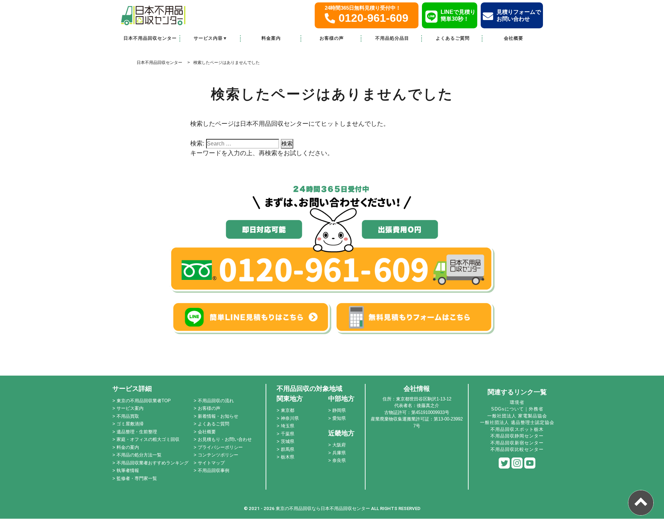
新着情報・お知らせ (218, 416)
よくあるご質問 (453, 38)
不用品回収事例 (213, 470)
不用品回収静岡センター (517, 435)
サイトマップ (211, 462)
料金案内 (271, 38)
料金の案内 (128, 447)
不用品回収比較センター (517, 449)
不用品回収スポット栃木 (517, 429)
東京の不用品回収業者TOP (144, 400)
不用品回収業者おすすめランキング (152, 462)
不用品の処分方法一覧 (139, 454)
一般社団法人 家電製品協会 (517, 415)
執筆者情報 (128, 470)
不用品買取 (128, 416)
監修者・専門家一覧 (137, 478)
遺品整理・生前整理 (137, 431)
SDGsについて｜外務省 (517, 409)
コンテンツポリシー (218, 454)
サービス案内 (130, 408)
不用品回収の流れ (216, 400)
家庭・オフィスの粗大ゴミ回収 (148, 439)
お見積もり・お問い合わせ (225, 439)
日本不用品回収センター (150, 38)
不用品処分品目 (392, 38)
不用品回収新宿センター (517, 442)
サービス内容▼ (211, 38)
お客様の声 (332, 38)
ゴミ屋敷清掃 (130, 423)
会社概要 (513, 38)
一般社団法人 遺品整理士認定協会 (517, 422)
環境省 (517, 402)
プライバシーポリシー (220, 447)
